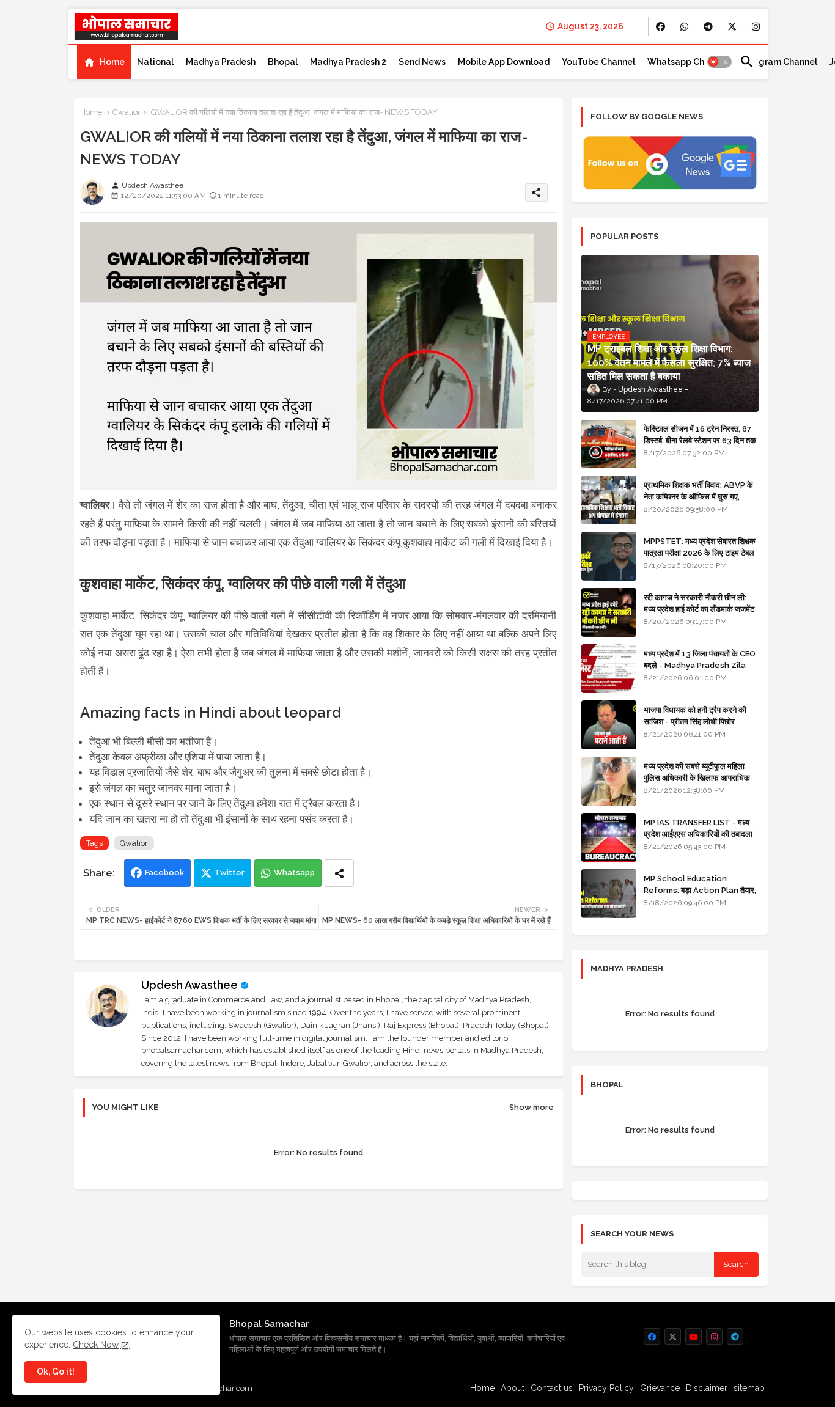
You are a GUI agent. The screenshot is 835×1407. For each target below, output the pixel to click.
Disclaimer (706, 1388)
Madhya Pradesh (221, 62)
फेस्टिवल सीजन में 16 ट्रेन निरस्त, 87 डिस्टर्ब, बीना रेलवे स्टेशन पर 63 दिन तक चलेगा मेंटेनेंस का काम (700, 439)
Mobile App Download (504, 62)
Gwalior (126, 112)
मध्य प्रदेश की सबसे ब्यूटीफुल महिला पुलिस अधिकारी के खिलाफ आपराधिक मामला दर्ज (697, 777)
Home (112, 62)
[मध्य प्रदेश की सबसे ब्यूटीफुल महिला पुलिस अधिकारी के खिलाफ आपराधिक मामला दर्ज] (608, 781)
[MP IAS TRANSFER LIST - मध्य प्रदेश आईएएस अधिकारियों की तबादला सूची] (608, 837)
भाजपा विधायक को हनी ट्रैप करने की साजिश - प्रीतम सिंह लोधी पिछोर (695, 715)
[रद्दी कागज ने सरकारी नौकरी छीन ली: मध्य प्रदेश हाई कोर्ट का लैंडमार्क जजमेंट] (608, 612)
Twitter (230, 872)
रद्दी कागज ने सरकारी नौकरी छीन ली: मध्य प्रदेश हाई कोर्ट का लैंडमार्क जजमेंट (699, 603)
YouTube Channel (598, 62)
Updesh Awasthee (189, 985)
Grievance (660, 1388)
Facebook (164, 872)
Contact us (552, 1388)
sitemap (749, 1388)
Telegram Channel (778, 62)
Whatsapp (294, 872)
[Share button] (339, 873)
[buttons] (660, 26)
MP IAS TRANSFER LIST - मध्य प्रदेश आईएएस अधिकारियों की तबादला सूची (698, 833)
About (512, 1388)
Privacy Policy (606, 1388)
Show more (531, 1107)
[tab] (104, 62)
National (155, 62)
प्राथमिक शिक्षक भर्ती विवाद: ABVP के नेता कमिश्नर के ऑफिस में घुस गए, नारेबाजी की (698, 496)
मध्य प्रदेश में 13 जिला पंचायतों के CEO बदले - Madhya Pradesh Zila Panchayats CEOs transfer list (700, 670)
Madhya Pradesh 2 (348, 62)
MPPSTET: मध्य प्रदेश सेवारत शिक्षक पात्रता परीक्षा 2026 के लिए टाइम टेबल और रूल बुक (700, 552)
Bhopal (283, 62)
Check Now (96, 1345)
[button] (719, 62)
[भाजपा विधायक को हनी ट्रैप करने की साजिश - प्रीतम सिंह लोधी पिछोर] (608, 724)
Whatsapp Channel (687, 62)
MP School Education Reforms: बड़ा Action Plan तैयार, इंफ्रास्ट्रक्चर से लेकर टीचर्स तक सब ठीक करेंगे (700, 895)
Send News (422, 62)
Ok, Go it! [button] (56, 1371)
